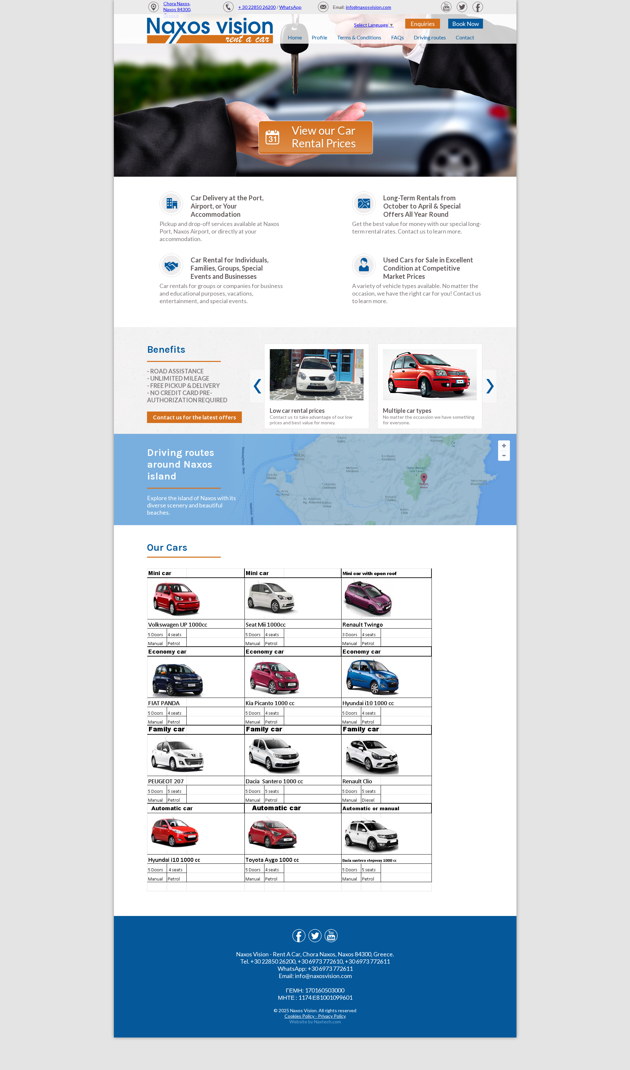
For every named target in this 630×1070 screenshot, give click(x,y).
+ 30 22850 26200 (257, 7)
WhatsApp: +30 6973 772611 (315, 968)
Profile (319, 37)
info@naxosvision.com (368, 7)
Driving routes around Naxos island (180, 464)
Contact (465, 37)
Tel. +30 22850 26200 (267, 961)
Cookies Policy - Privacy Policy (315, 1016)
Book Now (465, 23)
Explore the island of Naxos (181, 498)
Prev (256, 386)
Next (489, 386)
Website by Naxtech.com (315, 1021)
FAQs (397, 37)
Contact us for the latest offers (194, 417)
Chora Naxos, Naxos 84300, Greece (177, 9)
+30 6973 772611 (367, 961)
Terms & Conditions (359, 37)
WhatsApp (290, 7)
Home (295, 37)
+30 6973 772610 (320, 961)
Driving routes (430, 37)
